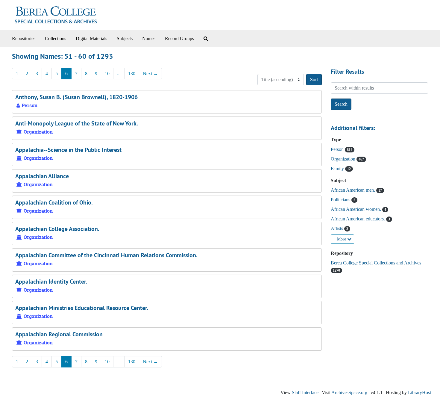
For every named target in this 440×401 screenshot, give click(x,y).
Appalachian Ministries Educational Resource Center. (81, 308)
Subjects (125, 38)
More (342, 239)
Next (150, 73)
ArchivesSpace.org (349, 392)
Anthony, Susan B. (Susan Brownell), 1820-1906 (76, 97)
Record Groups (179, 38)
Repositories (23, 38)
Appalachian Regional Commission (59, 334)
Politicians (341, 199)
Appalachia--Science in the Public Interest (68, 150)
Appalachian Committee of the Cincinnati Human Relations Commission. (106, 255)
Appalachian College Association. (57, 229)
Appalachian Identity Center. (51, 281)
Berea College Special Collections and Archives (376, 262)
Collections (55, 38)
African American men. (353, 190)
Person (338, 149)
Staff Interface (305, 392)
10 (107, 73)
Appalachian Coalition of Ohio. (54, 202)
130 (131, 73)
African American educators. (358, 218)
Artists (337, 228)
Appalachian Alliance (42, 176)
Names (148, 38)
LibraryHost (419, 392)
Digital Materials (91, 38)
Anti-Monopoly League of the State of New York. (76, 123)
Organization (343, 158)
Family (338, 168)
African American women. (356, 209)
